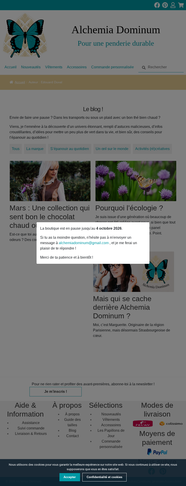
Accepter (70, 477)
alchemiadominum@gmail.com (84, 243)
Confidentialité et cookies (104, 477)
